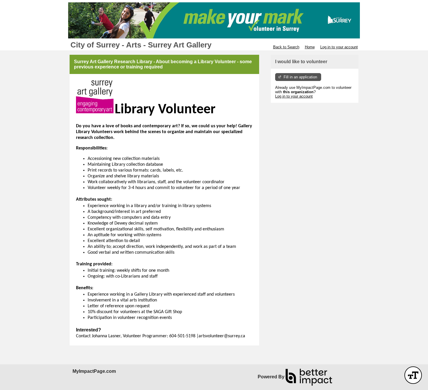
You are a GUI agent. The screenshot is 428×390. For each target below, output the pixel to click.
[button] (413, 375)
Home (310, 47)
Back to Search (286, 47)
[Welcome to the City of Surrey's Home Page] (214, 20)
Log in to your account (339, 47)
